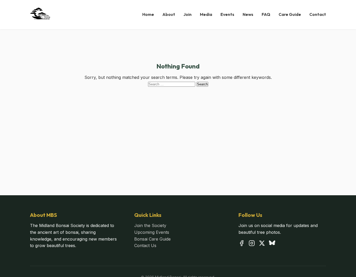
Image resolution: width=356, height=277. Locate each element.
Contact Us (145, 245)
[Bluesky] (272, 244)
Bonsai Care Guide (152, 239)
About (168, 14)
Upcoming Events (151, 232)
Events (227, 14)
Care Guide (290, 14)
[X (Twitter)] (262, 244)
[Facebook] (241, 244)
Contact (317, 14)
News (248, 14)
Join (187, 14)
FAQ (266, 14)
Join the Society (150, 225)
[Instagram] (252, 244)
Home (148, 14)
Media (206, 14)
